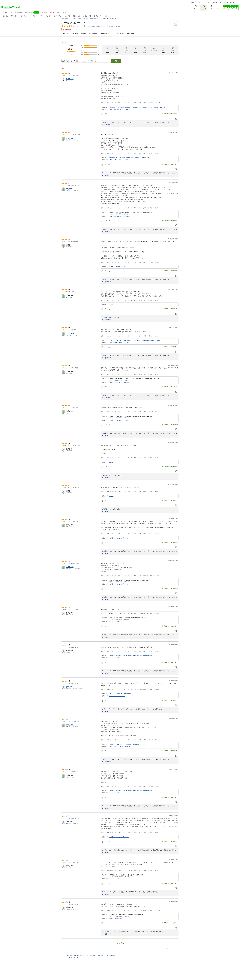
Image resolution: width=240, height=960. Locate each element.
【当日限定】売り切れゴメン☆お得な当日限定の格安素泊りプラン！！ (127, 744)
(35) (118, 33)
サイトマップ (207, 2)
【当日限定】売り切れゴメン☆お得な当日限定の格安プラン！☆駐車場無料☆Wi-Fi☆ (130, 655)
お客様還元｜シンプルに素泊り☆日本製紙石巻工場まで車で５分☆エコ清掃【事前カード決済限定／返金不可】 (137, 107)
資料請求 (112, 955)
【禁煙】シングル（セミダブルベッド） (119, 342)
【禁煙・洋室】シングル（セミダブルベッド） (121, 746)
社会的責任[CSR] (91, 955)
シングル (111, 304)
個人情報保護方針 (79, 955)
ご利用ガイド (199, 2)
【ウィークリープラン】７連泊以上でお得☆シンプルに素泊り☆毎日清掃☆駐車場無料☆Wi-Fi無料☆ (134, 340)
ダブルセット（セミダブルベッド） (118, 266)
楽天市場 (226, 2)
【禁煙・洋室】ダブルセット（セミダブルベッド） (122, 216)
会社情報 (69, 955)
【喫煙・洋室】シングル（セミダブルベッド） (121, 109)
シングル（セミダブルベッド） (117, 622)
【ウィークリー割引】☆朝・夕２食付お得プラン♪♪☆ (122, 693)
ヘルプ (192, 2)
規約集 (106, 955)
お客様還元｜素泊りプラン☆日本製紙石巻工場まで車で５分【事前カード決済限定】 (130, 157)
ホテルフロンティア (74, 22)
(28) (93, 33)
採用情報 (100, 955)
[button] (80, 79)
